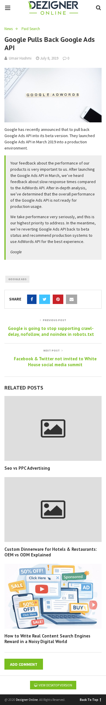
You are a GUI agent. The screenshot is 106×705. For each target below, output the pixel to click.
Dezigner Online (27, 700)
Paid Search (30, 29)
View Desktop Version (55, 685)
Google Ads (17, 279)
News (8, 29)
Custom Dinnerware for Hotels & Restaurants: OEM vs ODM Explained (50, 552)
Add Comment (23, 664)
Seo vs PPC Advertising (27, 468)
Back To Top (89, 699)
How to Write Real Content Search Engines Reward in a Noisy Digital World (47, 639)
